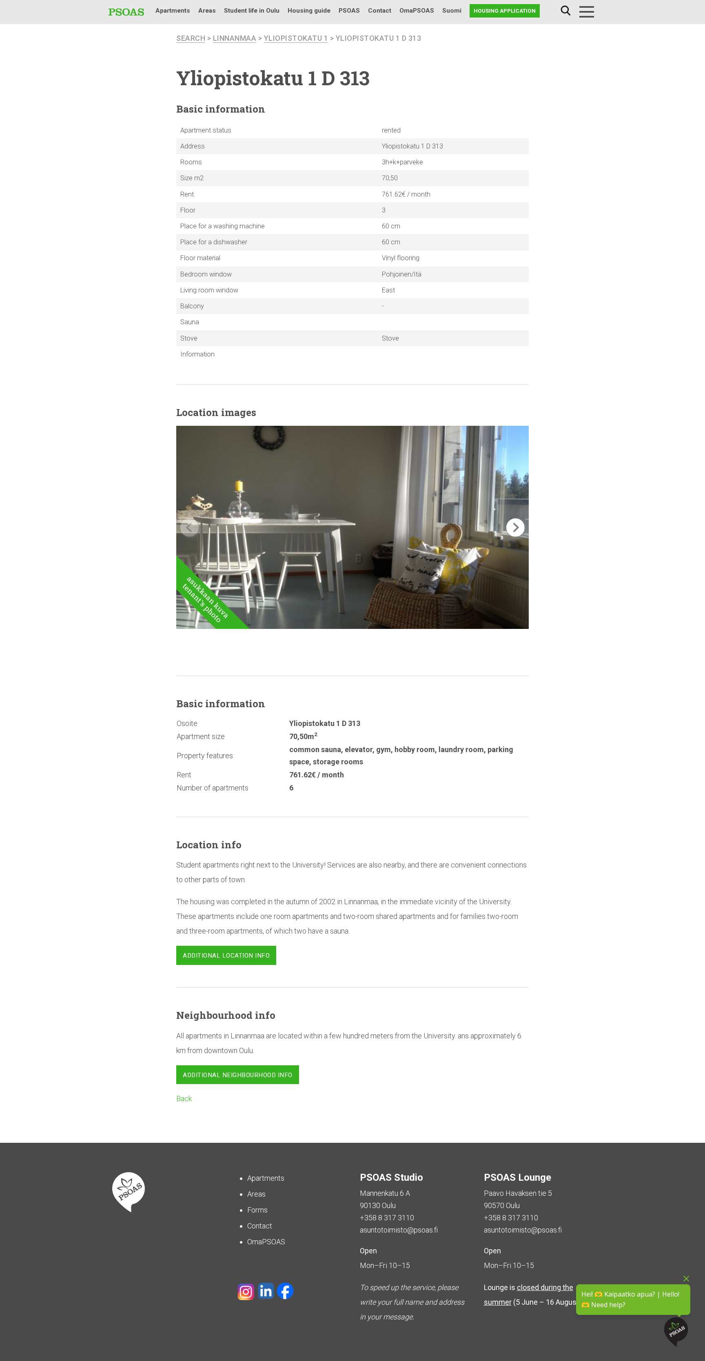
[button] (515, 527)
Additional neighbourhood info (238, 1075)
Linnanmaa (235, 38)
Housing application (505, 10)
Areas (207, 10)
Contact (379, 10)
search (190, 38)
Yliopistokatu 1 (296, 38)
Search (565, 10)
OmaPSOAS (416, 10)
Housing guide (309, 10)
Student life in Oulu (251, 10)
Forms (257, 1210)
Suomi (451, 10)
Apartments (172, 10)
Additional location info (226, 955)
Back (184, 1098)
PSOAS (349, 10)
